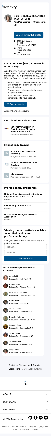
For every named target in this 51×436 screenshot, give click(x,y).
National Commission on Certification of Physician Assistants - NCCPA (23, 195)
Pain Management (22, 22)
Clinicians (9, 402)
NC (15, 25)
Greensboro (39, 22)
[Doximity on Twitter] (30, 418)
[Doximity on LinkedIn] (41, 418)
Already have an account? (16, 111)
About (7, 394)
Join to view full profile (30, 35)
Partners (9, 409)
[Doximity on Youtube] (46, 418)
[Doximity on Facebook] (36, 418)
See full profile (17, 105)
